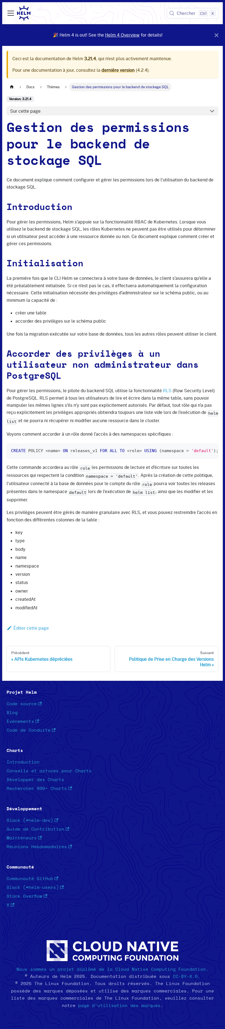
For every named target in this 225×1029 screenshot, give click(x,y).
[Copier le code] (211, 450)
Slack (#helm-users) (33, 887)
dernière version (118, 70)
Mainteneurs (22, 838)
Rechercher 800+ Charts (37, 788)
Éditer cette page (31, 628)
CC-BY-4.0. (186, 976)
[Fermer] (216, 35)
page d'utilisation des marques (119, 1005)
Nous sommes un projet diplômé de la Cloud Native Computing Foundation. (112, 969)
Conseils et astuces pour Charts (49, 771)
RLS (167, 390)
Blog (12, 712)
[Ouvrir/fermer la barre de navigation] (11, 13)
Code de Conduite (28, 730)
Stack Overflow (24, 896)
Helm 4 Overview (122, 35)
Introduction (23, 762)
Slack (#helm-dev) (30, 820)
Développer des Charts (35, 780)
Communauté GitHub (30, 878)
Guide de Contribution (35, 829)
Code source (22, 704)
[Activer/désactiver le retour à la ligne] (201, 450)
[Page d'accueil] (12, 87)
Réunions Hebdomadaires (37, 847)
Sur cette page (25, 111)
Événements (20, 721)
